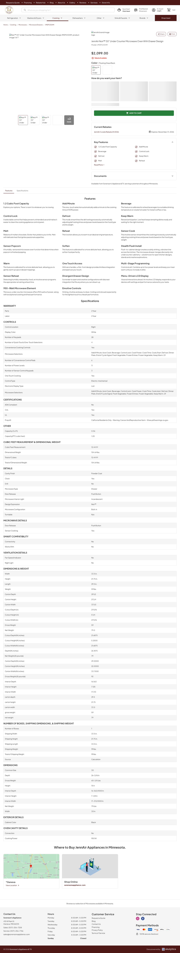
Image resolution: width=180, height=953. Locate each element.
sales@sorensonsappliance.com (16, 934)
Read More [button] (98, 165)
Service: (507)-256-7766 (13, 931)
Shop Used (165, 18)
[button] (141, 10)
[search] (68, 10)
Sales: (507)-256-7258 (12, 927)
